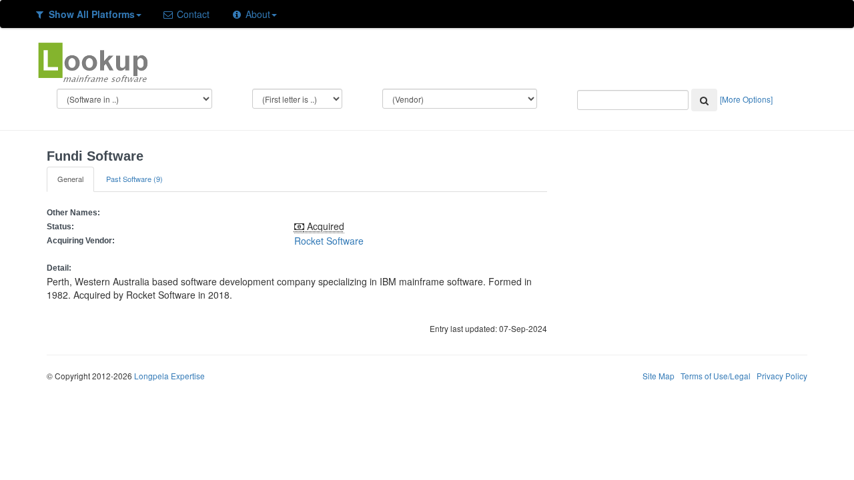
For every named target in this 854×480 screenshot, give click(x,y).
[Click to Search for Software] (704, 100)
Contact (191, 14)
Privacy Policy (782, 375)
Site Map (659, 375)
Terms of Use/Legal (716, 375)
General (70, 178)
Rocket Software (329, 240)
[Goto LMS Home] (93, 60)
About (256, 14)
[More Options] (746, 99)
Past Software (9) (134, 178)
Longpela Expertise (169, 375)
